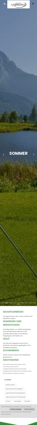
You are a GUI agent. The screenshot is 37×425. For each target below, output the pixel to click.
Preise (8, 401)
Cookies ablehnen (29, 409)
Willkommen (10, 385)
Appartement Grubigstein (15, 393)
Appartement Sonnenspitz (16, 397)
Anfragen (17, 401)
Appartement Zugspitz (14, 389)
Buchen (27, 401)
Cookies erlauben (15, 409)
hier (9, 414)
